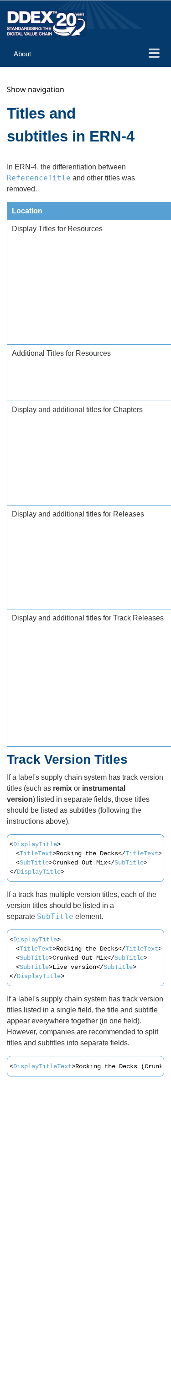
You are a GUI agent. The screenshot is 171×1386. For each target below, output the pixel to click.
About (22, 54)
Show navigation (35, 89)
